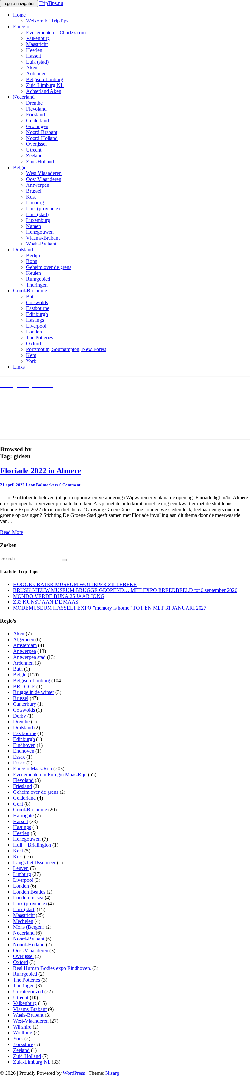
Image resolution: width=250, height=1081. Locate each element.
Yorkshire (23, 1044)
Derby (19, 715)
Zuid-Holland (40, 161)
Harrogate (23, 815)
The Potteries (39, 337)
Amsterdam (25, 645)
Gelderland (37, 120)
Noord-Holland (42, 138)
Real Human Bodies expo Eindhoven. (52, 968)
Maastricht (37, 44)
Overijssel (36, 144)
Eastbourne (37, 308)
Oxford (33, 343)
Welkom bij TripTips (47, 20)
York (31, 361)
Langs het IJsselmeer (34, 862)
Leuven (21, 868)
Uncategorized (28, 991)
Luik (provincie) (43, 208)
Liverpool (36, 326)
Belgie (19, 167)
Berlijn (33, 255)
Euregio (21, 26)
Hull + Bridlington (32, 845)
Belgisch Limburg (44, 79)
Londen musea (28, 897)
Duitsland (23, 249)
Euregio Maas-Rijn (32, 768)
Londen (34, 331)
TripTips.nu (51, 3)
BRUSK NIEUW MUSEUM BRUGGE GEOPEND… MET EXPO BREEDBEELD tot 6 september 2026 (125, 590)
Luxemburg (38, 220)
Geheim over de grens (48, 267)
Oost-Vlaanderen (43, 179)
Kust (31, 197)
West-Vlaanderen (44, 173)
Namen (33, 226)
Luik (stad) (37, 62)
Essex (19, 757)
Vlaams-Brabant (43, 238)
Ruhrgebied (38, 279)
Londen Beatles (29, 892)
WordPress (74, 1073)
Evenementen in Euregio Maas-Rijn (50, 774)
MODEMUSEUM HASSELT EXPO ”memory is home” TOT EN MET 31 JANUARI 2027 (109, 608)
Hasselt (33, 56)
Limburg (35, 202)
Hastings (35, 320)
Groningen (37, 126)
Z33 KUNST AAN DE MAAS (45, 602)
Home (19, 15)
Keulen (33, 273)
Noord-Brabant (41, 132)
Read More (11, 532)
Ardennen (36, 73)
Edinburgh (37, 314)
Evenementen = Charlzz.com (56, 32)
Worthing (22, 1032)
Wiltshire (22, 1026)
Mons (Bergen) (28, 927)
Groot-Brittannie (30, 290)
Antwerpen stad (29, 657)
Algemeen (23, 639)
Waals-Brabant (41, 243)
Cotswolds (37, 302)
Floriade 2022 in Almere (40, 470)
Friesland (35, 114)
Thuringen (37, 285)
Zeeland (34, 155)
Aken (31, 67)
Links (19, 367)
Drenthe (34, 103)
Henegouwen (40, 232)
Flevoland (36, 108)
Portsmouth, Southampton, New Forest (66, 349)
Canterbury (24, 704)
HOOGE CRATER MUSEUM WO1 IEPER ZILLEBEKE (75, 584)
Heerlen (34, 50)
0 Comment (69, 484)
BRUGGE (24, 686)
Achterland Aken (43, 91)
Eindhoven (24, 745)
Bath (31, 296)
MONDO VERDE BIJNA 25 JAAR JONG (58, 596)
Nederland (24, 97)
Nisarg (112, 1073)
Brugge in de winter (33, 692)
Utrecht (33, 150)
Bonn (31, 261)
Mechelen (23, 921)
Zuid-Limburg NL (45, 85)
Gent (18, 804)
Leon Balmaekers (42, 484)
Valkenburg (38, 38)
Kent (31, 355)
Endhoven (23, 751)
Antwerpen (37, 185)
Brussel (33, 191)
